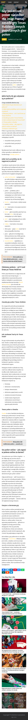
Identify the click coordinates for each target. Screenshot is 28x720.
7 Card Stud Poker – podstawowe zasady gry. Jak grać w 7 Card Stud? (14, 594)
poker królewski (10, 177)
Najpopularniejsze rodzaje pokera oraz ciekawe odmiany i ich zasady (12, 689)
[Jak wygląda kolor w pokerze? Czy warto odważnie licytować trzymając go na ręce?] (14, 642)
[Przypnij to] (15, 570)
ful (5, 207)
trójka (6, 224)
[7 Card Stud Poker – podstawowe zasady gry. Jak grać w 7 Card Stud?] (14, 586)
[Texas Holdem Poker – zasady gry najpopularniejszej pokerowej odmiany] (14, 604)
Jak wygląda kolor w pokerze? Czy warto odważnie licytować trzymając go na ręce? (13, 651)
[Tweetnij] (7, 570)
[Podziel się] (3, 570)
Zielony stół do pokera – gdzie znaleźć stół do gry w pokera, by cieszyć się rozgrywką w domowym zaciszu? (14, 632)
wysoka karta (9, 241)
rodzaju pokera (14, 154)
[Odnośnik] (3, 2)
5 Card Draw (12, 538)
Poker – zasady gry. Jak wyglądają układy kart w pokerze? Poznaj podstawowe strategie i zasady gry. (14, 670)
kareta (7, 202)
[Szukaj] (26, 2)
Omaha (4, 413)
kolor (6, 212)
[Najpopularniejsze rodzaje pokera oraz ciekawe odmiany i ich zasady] (14, 680)
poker (14, 85)
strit (6, 219)
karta (17, 229)
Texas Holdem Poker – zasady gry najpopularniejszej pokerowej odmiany (12, 613)
